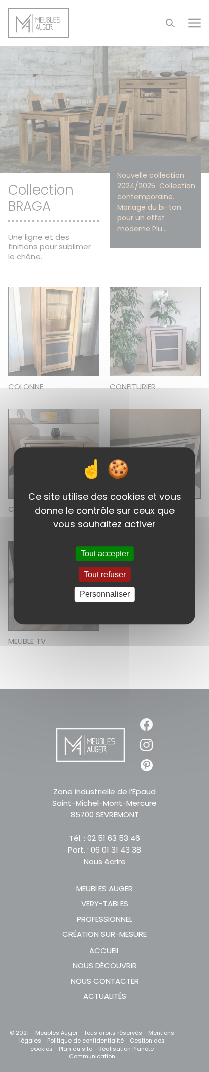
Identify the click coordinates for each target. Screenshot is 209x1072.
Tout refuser (105, 574)
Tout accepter (105, 553)
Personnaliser (105, 594)
